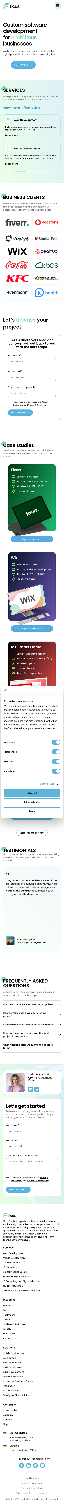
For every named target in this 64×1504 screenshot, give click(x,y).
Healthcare (9, 1315)
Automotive (9, 1338)
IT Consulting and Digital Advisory (21, 1281)
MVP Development (13, 1376)
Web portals (9, 1358)
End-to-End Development (17, 1276)
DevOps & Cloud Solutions (17, 1395)
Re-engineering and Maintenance (21, 1290)
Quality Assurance (13, 1285)
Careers (7, 1419)
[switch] (56, 751)
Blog (5, 1424)
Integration (9, 1385)
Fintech (7, 1305)
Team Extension (12, 1262)
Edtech (7, 1328)
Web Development (25, 120)
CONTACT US (21, 64)
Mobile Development (27, 148)
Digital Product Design (15, 1271)
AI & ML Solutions (12, 1390)
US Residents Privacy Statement (32, 1493)
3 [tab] (43, 171)
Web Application (12, 1362)
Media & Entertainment (15, 1324)
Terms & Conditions (38, 405)
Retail (6, 1310)
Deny (32, 811)
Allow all (32, 793)
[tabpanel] (31, 141)
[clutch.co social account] (35, 1465)
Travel (6, 1319)
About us (8, 1415)
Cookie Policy (32, 1478)
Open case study (32, 539)
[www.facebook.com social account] (21, 1465)
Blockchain (9, 1333)
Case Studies (10, 1410)
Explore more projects (32, 832)
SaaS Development (13, 1372)
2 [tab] (32, 171)
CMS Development (13, 1367)
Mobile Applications (13, 1353)
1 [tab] (20, 171)
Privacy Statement (32, 1483)
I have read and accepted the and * (30, 403)
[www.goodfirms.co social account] (42, 1465)
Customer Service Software (18, 1381)
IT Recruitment (11, 1267)
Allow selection (32, 802)
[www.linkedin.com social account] (28, 1465)
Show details (47, 783)
